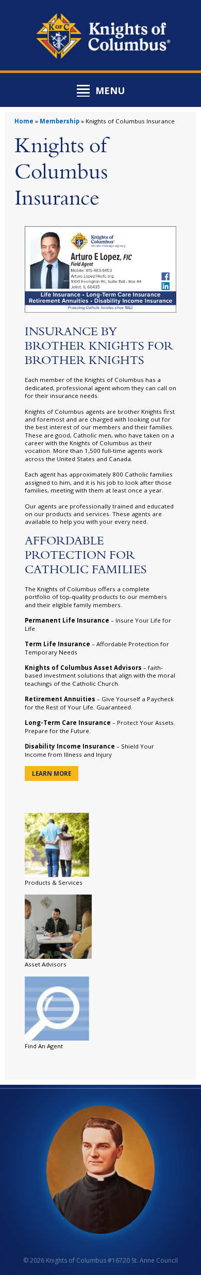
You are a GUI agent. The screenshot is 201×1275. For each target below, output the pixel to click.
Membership (59, 121)
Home (24, 121)
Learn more (51, 773)
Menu (110, 90)
